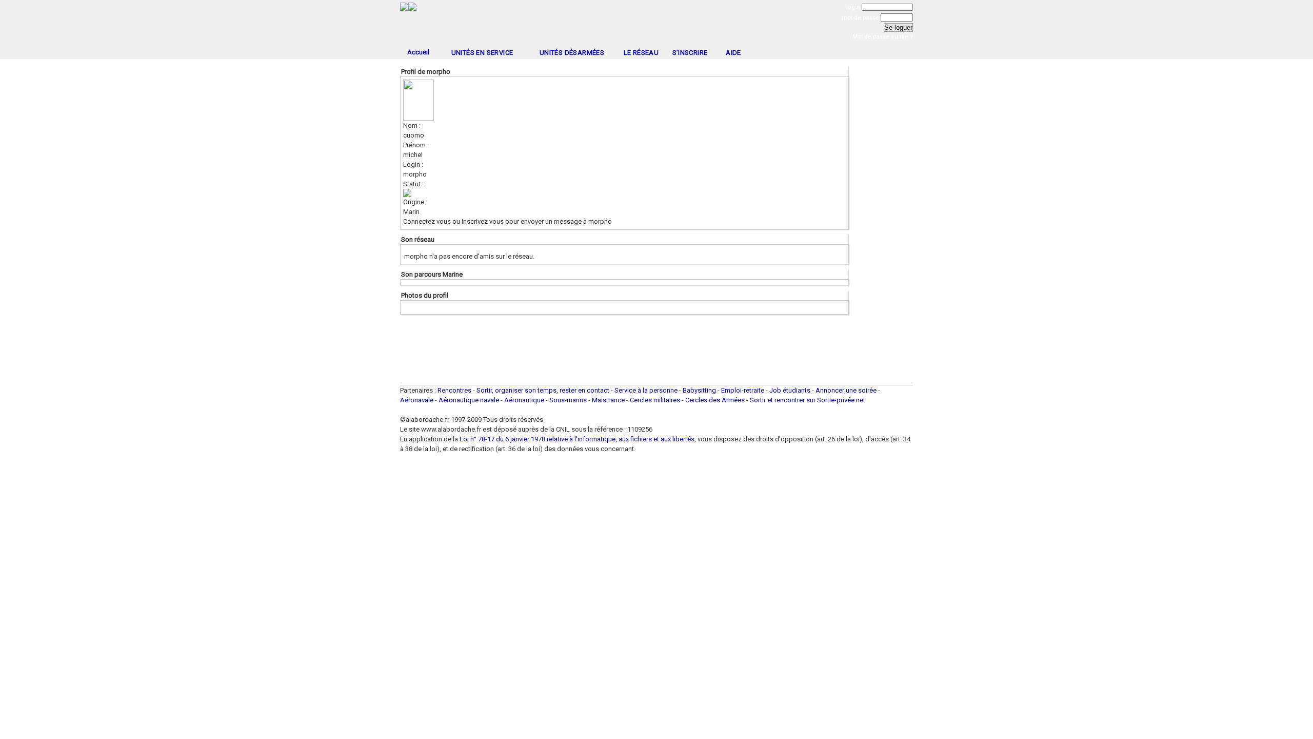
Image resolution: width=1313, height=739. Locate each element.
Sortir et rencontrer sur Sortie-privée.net (807, 400)
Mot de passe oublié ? (882, 36)
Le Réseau (641, 52)
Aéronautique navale (469, 400)
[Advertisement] (656, 24)
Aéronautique (525, 400)
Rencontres (454, 390)
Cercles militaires (655, 400)
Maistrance (608, 400)
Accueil (418, 52)
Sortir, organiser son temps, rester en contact (542, 390)
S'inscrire (690, 52)
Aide (733, 52)
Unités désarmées (572, 52)
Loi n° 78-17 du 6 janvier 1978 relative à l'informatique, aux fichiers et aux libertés (576, 439)
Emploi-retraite (742, 390)
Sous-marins (568, 400)
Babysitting (699, 390)
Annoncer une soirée (846, 390)
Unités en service (482, 52)
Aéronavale (416, 400)
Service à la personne (646, 390)
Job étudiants (789, 390)
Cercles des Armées (715, 400)
